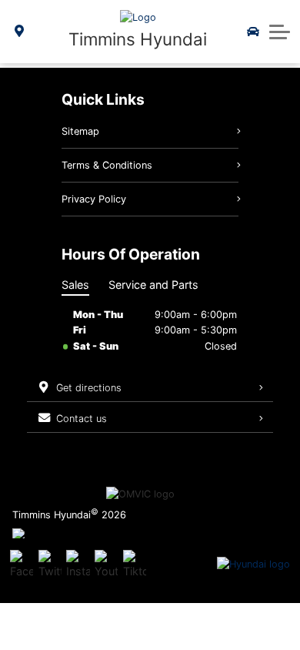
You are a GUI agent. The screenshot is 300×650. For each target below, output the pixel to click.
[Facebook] (21, 564)
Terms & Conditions (107, 165)
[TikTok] (134, 564)
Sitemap (80, 131)
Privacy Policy (94, 199)
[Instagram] (77, 564)
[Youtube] (106, 564)
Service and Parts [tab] (153, 284)
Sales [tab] (75, 284)
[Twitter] (50, 564)
